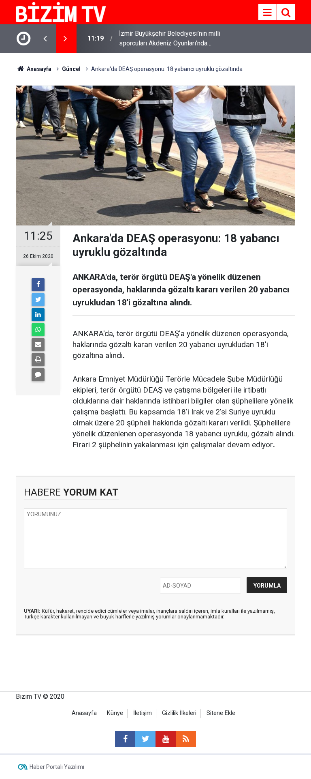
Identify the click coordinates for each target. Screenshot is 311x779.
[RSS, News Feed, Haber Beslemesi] (186, 739)
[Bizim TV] (61, 11)
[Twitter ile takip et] (145, 739)
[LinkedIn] (38, 314)
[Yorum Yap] (38, 374)
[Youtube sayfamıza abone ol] (166, 739)
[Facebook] (38, 284)
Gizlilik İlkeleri (179, 713)
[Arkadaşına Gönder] (38, 344)
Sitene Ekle (221, 713)
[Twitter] (38, 299)
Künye (115, 713)
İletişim (142, 713)
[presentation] (45, 38)
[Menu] (267, 12)
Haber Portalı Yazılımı (57, 767)
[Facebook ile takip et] (125, 739)
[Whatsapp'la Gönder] (38, 329)
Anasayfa (84, 713)
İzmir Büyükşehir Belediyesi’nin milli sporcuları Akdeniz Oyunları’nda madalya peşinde (169, 39)
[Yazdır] (38, 359)
